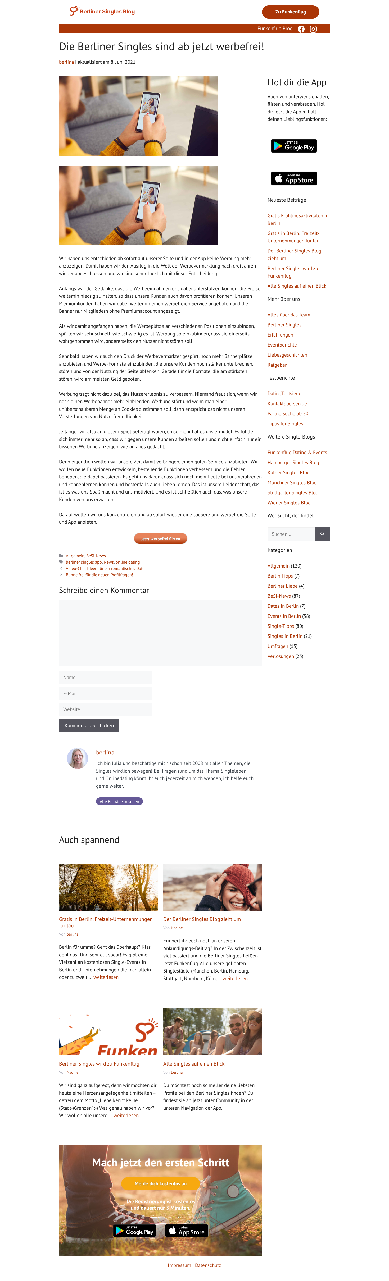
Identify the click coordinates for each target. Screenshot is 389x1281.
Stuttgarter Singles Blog (293, 492)
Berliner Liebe (283, 586)
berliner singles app (84, 562)
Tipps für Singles (285, 423)
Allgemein (75, 555)
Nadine (177, 927)
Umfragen (278, 646)
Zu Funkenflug (290, 11)
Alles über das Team (289, 314)
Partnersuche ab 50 (288, 413)
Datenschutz (208, 1265)
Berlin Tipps (280, 576)
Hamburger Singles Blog (293, 462)
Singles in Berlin (285, 636)
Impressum (179, 1265)
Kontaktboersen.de (287, 403)
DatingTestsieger (285, 393)
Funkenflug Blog (274, 28)
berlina (105, 752)
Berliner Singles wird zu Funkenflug (99, 1063)
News (109, 562)
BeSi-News (96, 555)
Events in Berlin (284, 616)
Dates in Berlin (283, 606)
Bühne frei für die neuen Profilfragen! (99, 574)
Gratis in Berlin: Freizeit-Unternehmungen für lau (106, 922)
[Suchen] (322, 534)
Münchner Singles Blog (292, 482)
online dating (128, 562)
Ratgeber (277, 365)
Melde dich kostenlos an (161, 1183)
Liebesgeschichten (287, 355)
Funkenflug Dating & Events (297, 452)
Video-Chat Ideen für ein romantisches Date (105, 568)
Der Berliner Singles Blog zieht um (202, 919)
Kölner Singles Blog (289, 472)
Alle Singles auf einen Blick (194, 1063)
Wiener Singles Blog (289, 502)
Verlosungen (281, 656)
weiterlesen (106, 977)
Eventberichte (282, 345)
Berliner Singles (284, 324)
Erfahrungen (280, 334)
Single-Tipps (281, 626)
